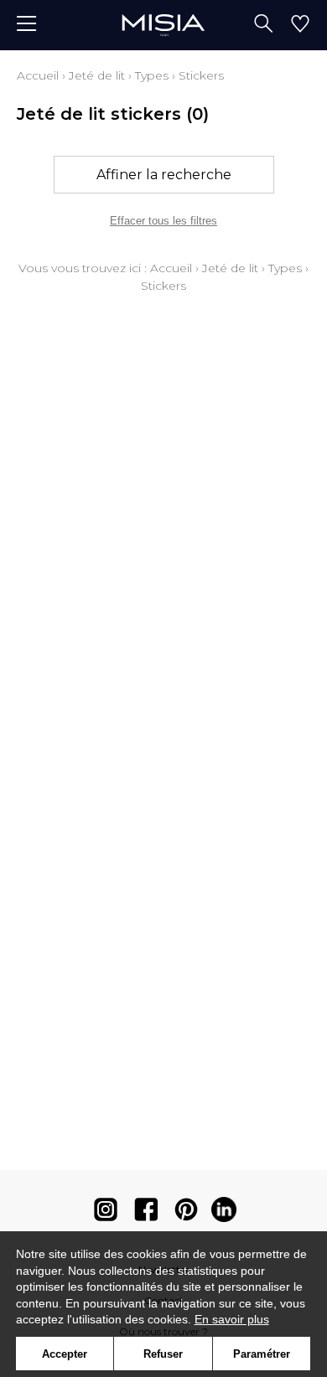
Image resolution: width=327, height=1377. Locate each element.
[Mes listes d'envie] (300, 25)
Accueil (38, 75)
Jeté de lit (97, 75)
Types (152, 75)
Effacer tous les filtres (163, 220)
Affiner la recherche (163, 175)
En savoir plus (232, 1319)
